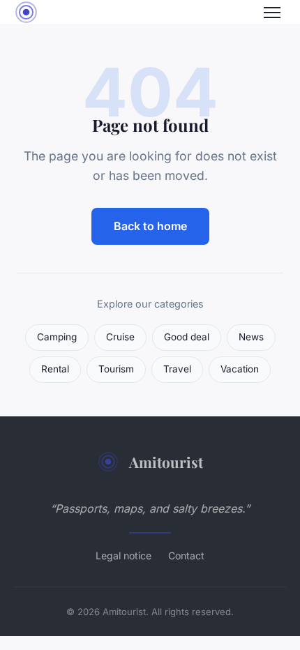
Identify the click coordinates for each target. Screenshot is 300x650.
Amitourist (166, 461)
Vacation (239, 369)
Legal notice (123, 555)
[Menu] (272, 12)
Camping (57, 336)
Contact (186, 555)
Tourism (116, 369)
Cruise (120, 336)
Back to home (150, 226)
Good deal (186, 336)
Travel (177, 369)
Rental (55, 369)
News (251, 336)
